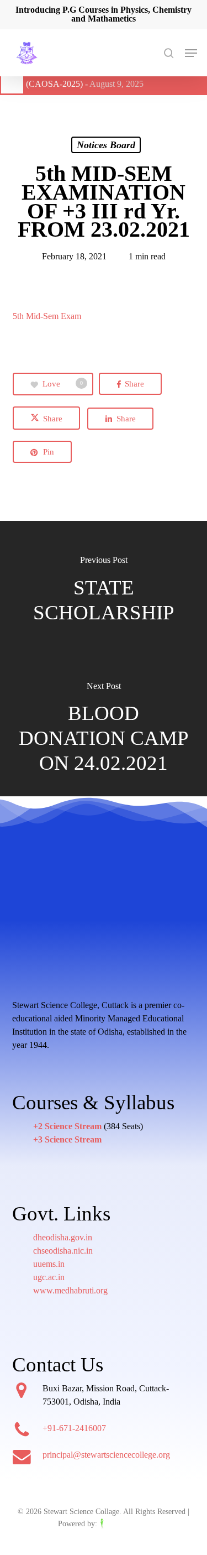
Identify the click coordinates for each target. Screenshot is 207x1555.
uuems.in (49, 1264)
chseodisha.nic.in (63, 1250)
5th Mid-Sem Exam (47, 316)
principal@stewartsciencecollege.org (106, 1454)
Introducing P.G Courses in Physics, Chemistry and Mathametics (103, 14)
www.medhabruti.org (70, 1290)
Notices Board (106, 144)
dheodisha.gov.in (62, 1237)
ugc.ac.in (49, 1277)
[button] (191, 53)
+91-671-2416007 (74, 1428)
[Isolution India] (124, 1524)
